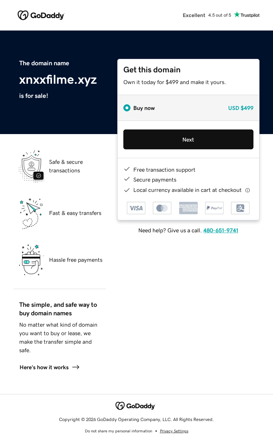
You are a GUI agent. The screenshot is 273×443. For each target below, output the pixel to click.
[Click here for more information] (247, 190)
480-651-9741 (220, 230)
